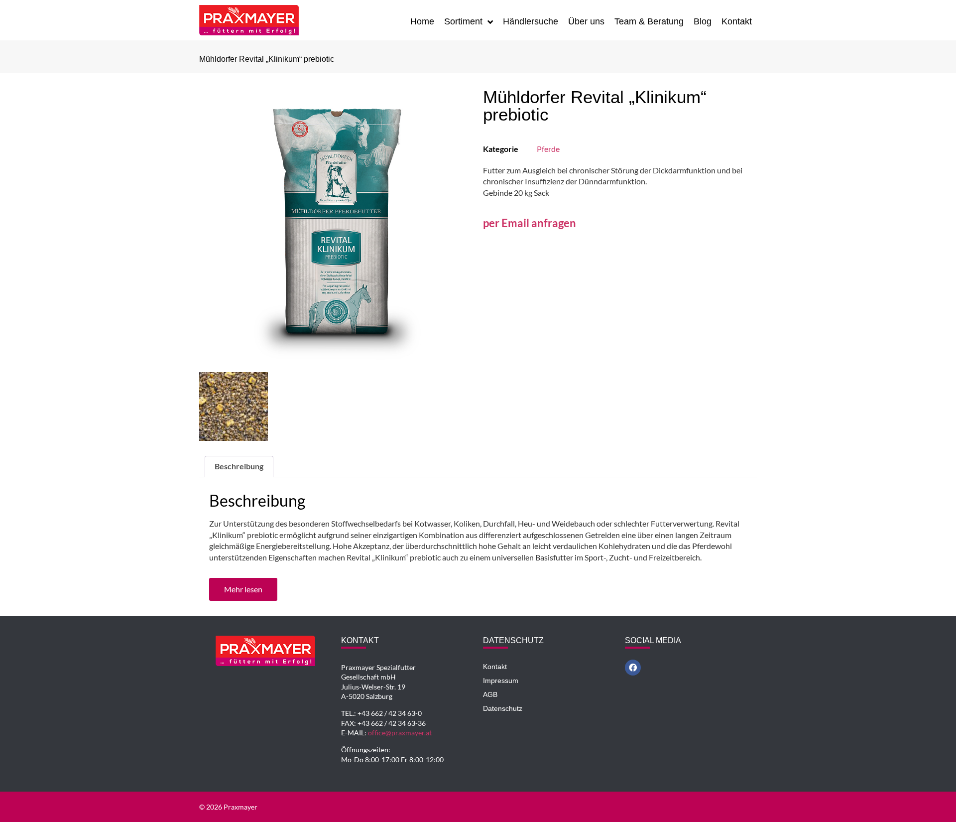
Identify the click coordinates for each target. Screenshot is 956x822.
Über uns (586, 21)
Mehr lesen (243, 589)
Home (422, 21)
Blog (703, 21)
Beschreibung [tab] (239, 466)
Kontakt (736, 21)
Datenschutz (502, 708)
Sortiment (463, 21)
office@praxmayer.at (400, 732)
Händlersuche (530, 21)
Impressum (500, 681)
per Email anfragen (529, 223)
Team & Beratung (649, 21)
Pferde (548, 148)
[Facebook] (633, 668)
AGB (490, 694)
